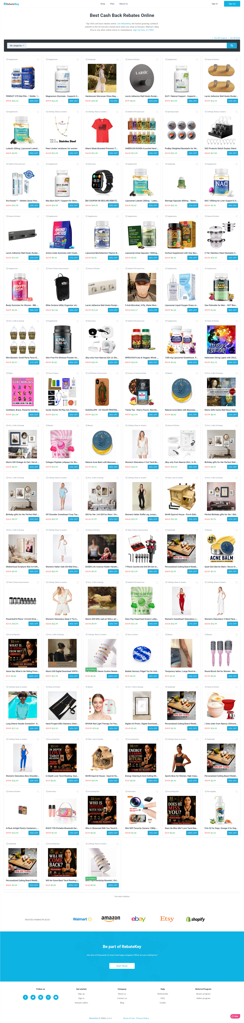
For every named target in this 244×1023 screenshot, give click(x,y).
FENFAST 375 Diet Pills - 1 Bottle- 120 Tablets (26, 96)
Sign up (81, 993)
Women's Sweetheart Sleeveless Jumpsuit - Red (187, 619)
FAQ (112, 3)
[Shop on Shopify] (195, 919)
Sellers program (203, 998)
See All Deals (235, 38)
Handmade (92, 59)
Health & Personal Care (136, 112)
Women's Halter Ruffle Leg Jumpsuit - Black (145, 514)
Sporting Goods (173, 112)
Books (10, 373)
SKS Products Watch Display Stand (220, 148)
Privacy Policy (142, 1018)
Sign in (81, 998)
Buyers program (203, 993)
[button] (37, 59)
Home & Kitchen (134, 59)
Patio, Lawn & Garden (175, 478)
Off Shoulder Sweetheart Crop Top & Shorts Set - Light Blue (73, 514)
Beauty (169, 373)
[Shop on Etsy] (167, 919)
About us (122, 993)
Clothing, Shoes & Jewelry (57, 112)
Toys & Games (53, 373)
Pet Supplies (211, 791)
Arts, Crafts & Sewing (16, 321)
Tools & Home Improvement (58, 268)
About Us (123, 3)
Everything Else (14, 634)
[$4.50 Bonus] (102, 653)
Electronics (92, 164)
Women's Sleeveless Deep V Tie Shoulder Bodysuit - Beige (72, 619)
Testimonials (162, 993)
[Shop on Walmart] (82, 919)
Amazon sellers (81, 1002)
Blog (122, 1002)
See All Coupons (220, 38)
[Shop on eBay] (139, 919)
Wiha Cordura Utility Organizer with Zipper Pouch (68, 305)
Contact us (122, 998)
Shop (103, 3)
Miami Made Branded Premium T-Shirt (102, 148)
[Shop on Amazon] (111, 919)
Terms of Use (129, 1018)
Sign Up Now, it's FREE (143, 30)
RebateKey (93, 1018)
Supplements (13, 59)
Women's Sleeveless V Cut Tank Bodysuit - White (147, 462)
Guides (163, 1002)
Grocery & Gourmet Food (137, 373)
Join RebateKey (124, 23)
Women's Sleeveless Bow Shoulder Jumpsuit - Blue (29, 776)
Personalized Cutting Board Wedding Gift (183, 567)
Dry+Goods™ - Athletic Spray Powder (23, 201)
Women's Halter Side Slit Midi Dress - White (65, 567)
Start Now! (122, 965)
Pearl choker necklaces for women (61, 148)
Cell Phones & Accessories (97, 373)
